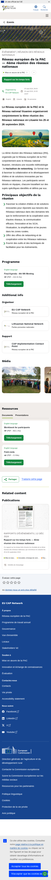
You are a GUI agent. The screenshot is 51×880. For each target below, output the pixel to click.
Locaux (5, 641)
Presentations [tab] (21, 415)
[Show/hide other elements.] (33, 72)
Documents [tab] (7, 415)
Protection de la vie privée (15, 807)
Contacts (6, 686)
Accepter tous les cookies (24, 866)
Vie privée (7, 692)
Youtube (12, 732)
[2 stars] (6, 582)
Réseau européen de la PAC (16, 616)
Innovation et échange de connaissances (22, 667)
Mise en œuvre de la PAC (14, 660)
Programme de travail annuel (16, 622)
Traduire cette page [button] (32, 479)
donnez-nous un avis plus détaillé (21, 590)
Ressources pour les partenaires (18, 786)
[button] (16, 72)
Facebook (12, 711)
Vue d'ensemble (10, 635)
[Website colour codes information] (44, 873)
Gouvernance (8, 629)
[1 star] (4, 582)
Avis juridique (8, 813)
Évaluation (7, 673)
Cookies (6, 800)
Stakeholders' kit (10, 648)
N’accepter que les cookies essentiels (29, 873)
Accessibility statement (13, 699)
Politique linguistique (12, 794)
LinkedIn (12, 718)
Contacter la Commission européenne (20, 769)
